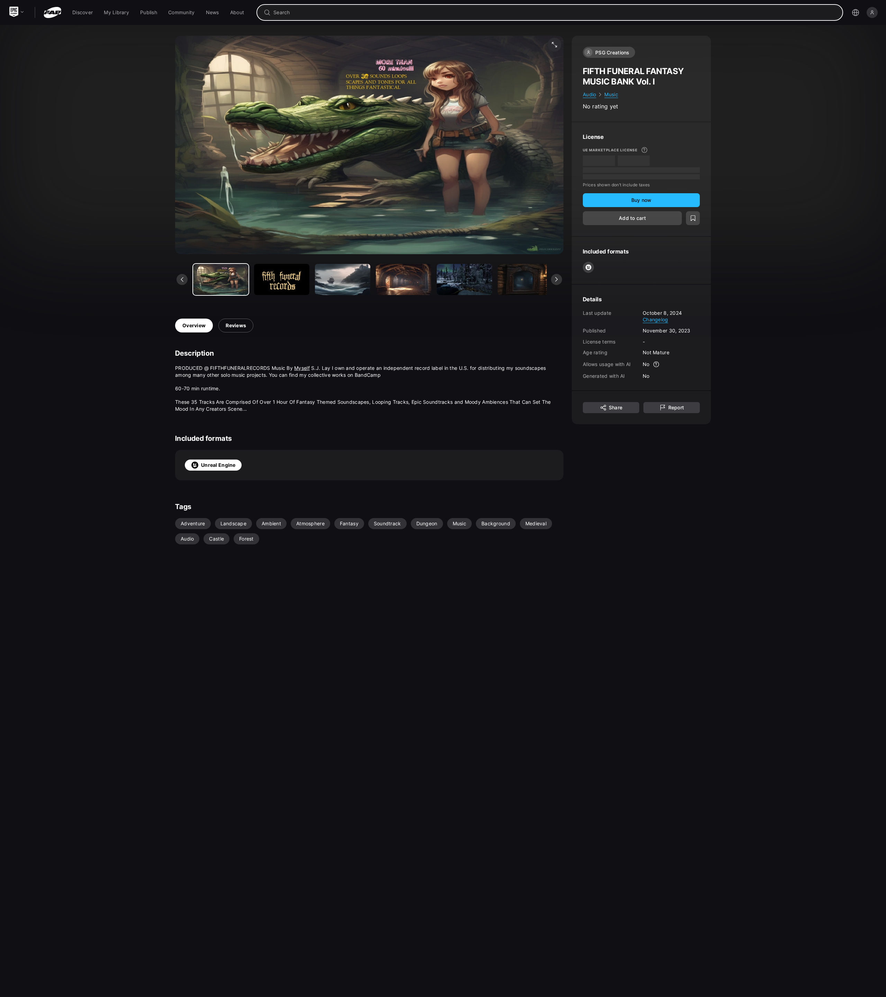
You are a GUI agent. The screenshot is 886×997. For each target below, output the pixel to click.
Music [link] (611, 94)
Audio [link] (589, 94)
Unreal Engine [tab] (218, 465)
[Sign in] (872, 12)
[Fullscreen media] (554, 45)
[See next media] (556, 279)
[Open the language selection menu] (855, 12)
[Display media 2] (342, 279)
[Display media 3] (403, 279)
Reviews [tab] (236, 325)
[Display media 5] (525, 279)
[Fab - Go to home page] (52, 12)
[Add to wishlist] (693, 218)
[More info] (644, 150)
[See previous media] (182, 279)
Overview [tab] (194, 325)
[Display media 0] (220, 279)
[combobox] (554, 12)
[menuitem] (82, 12)
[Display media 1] (281, 279)
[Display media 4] (464, 279)
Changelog (655, 319)
